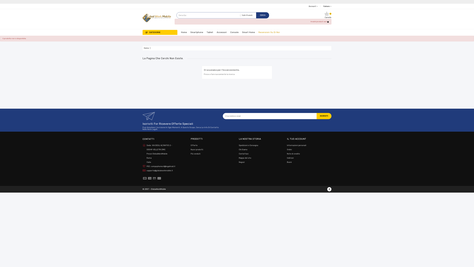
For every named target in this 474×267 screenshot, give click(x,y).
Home (184, 32)
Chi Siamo (243, 150)
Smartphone (196, 32)
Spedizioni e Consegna (248, 145)
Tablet (210, 32)
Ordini (289, 150)
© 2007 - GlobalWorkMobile (154, 189)
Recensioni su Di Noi (269, 32)
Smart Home (248, 32)
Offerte (194, 145)
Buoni (289, 162)
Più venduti (196, 154)
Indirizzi (290, 158)
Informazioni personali (296, 145)
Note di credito (293, 154)
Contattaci (244, 154)
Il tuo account (296, 139)
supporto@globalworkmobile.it (160, 171)
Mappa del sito (245, 158)
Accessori (222, 32)
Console (234, 32)
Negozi (242, 162)
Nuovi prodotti (197, 150)
